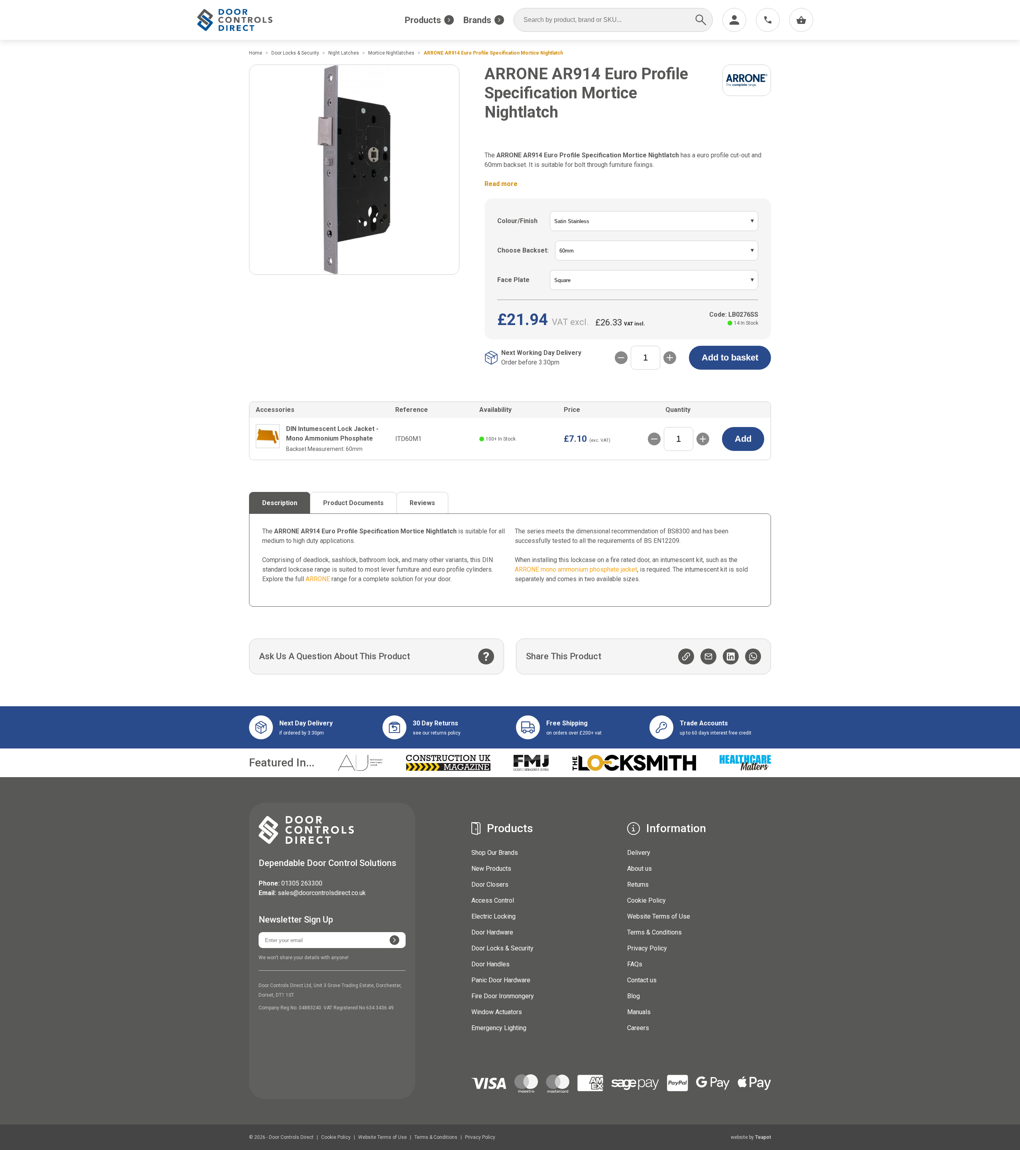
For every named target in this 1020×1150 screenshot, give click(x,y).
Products (423, 20)
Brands (477, 20)
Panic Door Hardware (500, 980)
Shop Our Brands (494, 852)
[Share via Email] (708, 656)
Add (743, 439)
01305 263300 (301, 883)
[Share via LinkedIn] (731, 656)
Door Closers (489, 884)
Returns (638, 884)
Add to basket (730, 357)
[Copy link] (686, 656)
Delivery (638, 852)
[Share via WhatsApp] (753, 656)
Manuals (639, 1012)
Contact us (642, 980)
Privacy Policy (647, 948)
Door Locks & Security (502, 948)
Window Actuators (496, 1012)
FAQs (634, 964)
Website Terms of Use (658, 916)
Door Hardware (492, 932)
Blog (633, 996)
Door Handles (490, 964)
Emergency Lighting (498, 1028)
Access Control (492, 900)
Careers (638, 1028)
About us (639, 868)
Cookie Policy (646, 900)
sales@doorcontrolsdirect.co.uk (322, 893)
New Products (491, 868)
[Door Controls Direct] (242, 20)
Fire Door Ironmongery (502, 996)
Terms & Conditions (654, 932)
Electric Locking (493, 916)
